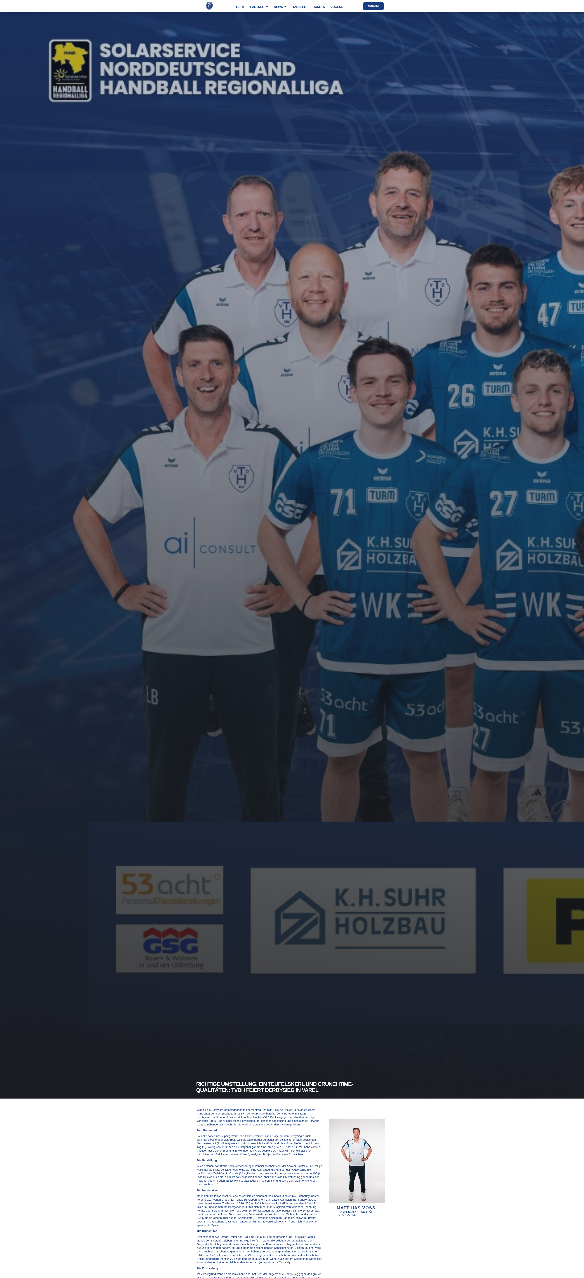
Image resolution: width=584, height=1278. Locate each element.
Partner (257, 7)
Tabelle (299, 7)
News (278, 7)
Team (240, 7)
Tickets (318, 7)
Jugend (337, 7)
